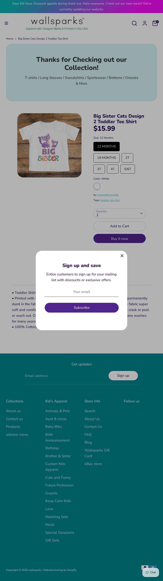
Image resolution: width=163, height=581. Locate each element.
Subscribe (82, 307)
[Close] (122, 256)
